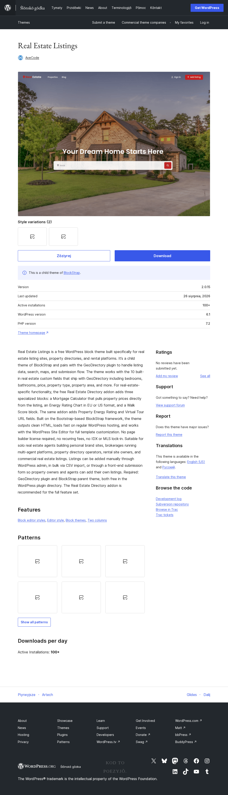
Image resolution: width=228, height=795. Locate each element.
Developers (105, 735)
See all (205, 376)
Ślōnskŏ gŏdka (70, 766)
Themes (24, 22)
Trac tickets (164, 515)
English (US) (196, 462)
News (22, 728)
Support (103, 728)
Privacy (23, 742)
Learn (101, 721)
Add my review (167, 376)
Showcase (65, 721)
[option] (37, 561)
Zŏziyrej (64, 256)
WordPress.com (188, 721)
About (22, 721)
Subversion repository (172, 504)
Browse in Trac (167, 509)
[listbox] (81, 579)
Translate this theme (171, 477)
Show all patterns (34, 622)
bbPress (183, 735)
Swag (142, 742)
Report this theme (169, 434)
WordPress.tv (108, 742)
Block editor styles (31, 520)
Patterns (63, 742)
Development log (168, 499)
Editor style (55, 520)
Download (162, 256)
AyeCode (32, 58)
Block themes (76, 520)
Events (141, 728)
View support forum (170, 405)
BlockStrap (72, 273)
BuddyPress (186, 742)
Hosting (23, 735)
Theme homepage (31, 333)
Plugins (62, 735)
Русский (168, 467)
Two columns (97, 520)
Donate (143, 735)
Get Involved (145, 721)
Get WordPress (207, 8)
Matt (180, 728)
